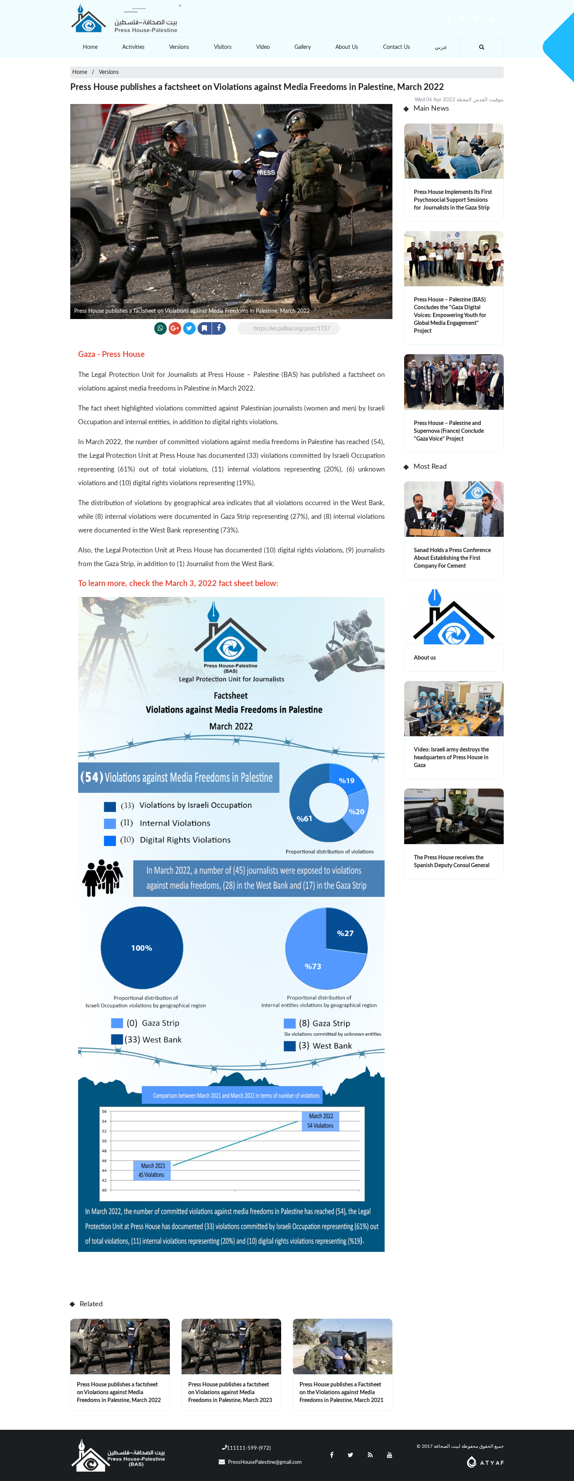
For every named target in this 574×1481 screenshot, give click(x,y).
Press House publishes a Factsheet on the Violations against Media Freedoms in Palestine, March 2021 (341, 1392)
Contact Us (396, 47)
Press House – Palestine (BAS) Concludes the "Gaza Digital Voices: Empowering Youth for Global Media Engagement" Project (450, 315)
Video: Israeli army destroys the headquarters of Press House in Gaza (451, 757)
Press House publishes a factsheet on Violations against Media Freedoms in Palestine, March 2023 (230, 1392)
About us (425, 658)
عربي (441, 47)
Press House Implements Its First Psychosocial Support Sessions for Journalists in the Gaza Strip (453, 200)
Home (90, 47)
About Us (346, 47)
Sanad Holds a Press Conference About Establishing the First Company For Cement (452, 558)
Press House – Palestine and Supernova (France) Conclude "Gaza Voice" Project (449, 431)
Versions (179, 47)
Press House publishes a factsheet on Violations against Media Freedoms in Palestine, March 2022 (119, 1392)
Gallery (302, 47)
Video (263, 47)
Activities (133, 47)
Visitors (223, 47)
